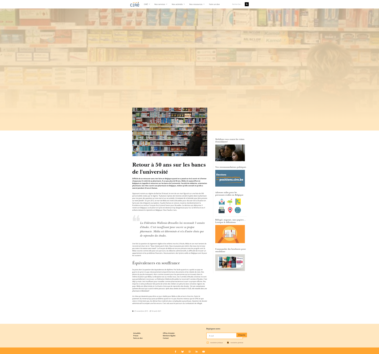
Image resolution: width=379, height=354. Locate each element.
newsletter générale (236, 342)
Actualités (137, 333)
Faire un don (214, 4)
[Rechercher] (247, 4)
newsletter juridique (216, 342)
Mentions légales (169, 336)
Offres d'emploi (168, 333)
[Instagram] (189, 351)
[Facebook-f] (175, 351)
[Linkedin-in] (196, 351)
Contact (166, 338)
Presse (135, 336)
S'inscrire (241, 335)
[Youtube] (203, 351)
